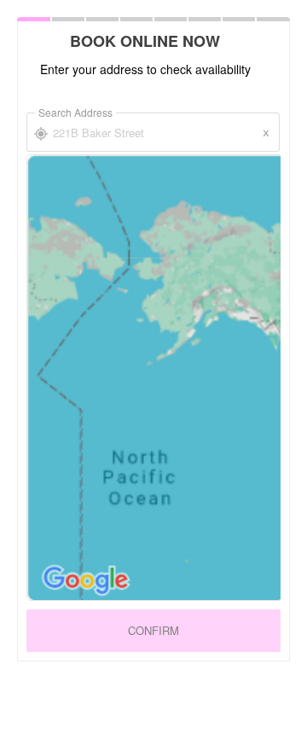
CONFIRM (153, 630)
